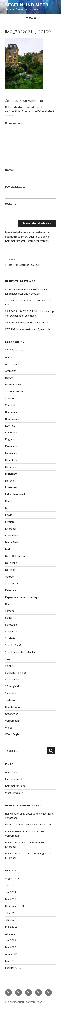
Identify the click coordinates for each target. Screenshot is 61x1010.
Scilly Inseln (11, 631)
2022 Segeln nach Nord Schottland (32, 824)
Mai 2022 (10, 899)
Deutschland (12, 419)
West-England (13, 734)
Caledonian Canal (15, 391)
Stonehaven (12, 679)
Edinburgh (11, 432)
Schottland (11, 624)
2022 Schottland (14, 350)
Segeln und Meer (27, 5)
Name (9, 169)
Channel (9, 398)
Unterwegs (11, 713)
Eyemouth (11, 446)
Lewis (8, 514)
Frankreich (11, 453)
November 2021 (14, 906)
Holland (9, 480)
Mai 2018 (10, 947)
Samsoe (10, 610)
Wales (8, 727)
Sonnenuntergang (15, 672)
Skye (8, 659)
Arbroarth (10, 370)
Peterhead (11, 590)
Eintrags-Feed (13, 779)
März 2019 (11, 926)
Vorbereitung (13, 720)
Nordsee (10, 569)
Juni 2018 (10, 940)
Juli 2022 (10, 885)
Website (10, 204)
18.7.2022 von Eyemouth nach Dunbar (27, 322)
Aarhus (9, 357)
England (10, 439)
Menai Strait (12, 542)
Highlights (11, 473)
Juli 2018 (10, 933)
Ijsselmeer (11, 487)
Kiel (7, 508)
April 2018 (11, 954)
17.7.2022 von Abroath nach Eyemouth (27, 329)
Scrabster (10, 638)
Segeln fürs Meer (15, 645)
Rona (8, 604)
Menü (32, 18)
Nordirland (11, 562)
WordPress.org (14, 792)
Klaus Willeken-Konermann (20, 831)
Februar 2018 (13, 967)
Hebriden (10, 467)
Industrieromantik (15, 494)
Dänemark (11, 412)
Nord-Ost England (15, 556)
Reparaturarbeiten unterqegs (22, 597)
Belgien (9, 377)
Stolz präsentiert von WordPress (23, 1001)
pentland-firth (13, 583)
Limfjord (10, 521)
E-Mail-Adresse (16, 187)
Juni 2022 (10, 892)
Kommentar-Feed (15, 785)
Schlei (8, 617)
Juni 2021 (10, 919)
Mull (7, 549)
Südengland (12, 686)
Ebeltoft (10, 425)
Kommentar (13, 123)
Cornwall (10, 405)
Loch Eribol (11, 535)
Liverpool (10, 528)
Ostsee (9, 576)
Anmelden (11, 772)
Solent (9, 665)
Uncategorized (13, 707)
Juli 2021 (10, 913)
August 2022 (13, 878)
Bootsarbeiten (13, 384)
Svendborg (11, 693)
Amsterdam (12, 364)
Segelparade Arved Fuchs (20, 652)
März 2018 (11, 961)
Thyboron (10, 700)
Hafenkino (11, 460)
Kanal (8, 501)
